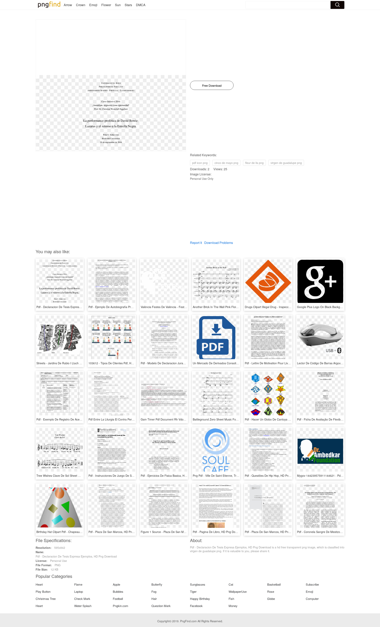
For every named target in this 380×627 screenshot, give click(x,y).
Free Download (211, 85)
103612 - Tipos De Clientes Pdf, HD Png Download (120, 363)
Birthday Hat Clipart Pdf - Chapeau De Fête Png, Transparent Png (77, 532)
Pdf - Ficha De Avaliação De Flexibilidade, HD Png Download (335, 419)
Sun (118, 5)
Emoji (93, 5)
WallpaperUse (238, 591)
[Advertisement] (111, 47)
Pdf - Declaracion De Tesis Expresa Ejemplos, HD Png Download (77, 307)
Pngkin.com (120, 606)
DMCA (140, 5)
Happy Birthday (200, 599)
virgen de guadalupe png (286, 163)
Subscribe (312, 584)
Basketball (274, 584)
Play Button (43, 591)
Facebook (196, 606)
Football (118, 599)
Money (233, 606)
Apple (116, 584)
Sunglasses (197, 584)
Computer (312, 599)
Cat (231, 584)
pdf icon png (200, 163)
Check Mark (82, 599)
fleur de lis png (254, 163)
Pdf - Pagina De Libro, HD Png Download (218, 532)
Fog (153, 591)
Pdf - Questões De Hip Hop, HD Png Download (274, 476)
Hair (154, 599)
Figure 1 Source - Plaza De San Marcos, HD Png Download (178, 532)
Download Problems (218, 242)
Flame (78, 584)
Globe (271, 599)
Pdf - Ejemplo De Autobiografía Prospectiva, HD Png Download (127, 307)
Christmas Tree (46, 599)
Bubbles (118, 591)
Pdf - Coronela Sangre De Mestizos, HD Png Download (331, 532)
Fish (231, 599)
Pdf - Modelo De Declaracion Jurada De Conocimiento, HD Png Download (187, 363)
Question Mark (161, 606)
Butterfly (156, 584)
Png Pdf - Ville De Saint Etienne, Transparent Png (224, 476)
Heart (39, 584)
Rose (270, 591)
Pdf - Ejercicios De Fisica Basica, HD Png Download (173, 476)
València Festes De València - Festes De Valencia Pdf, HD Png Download (186, 307)
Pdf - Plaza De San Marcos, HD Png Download (117, 532)
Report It (196, 242)
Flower (106, 5)
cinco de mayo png (226, 163)
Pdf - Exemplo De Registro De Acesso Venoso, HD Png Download (77, 419)
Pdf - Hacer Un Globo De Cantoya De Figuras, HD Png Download (286, 419)
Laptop (78, 591)
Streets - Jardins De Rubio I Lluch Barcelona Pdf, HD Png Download (79, 363)
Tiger (193, 591)
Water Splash (82, 606)
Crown (80, 5)
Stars (128, 5)
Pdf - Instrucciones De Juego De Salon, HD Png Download (125, 476)
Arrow (68, 5)
